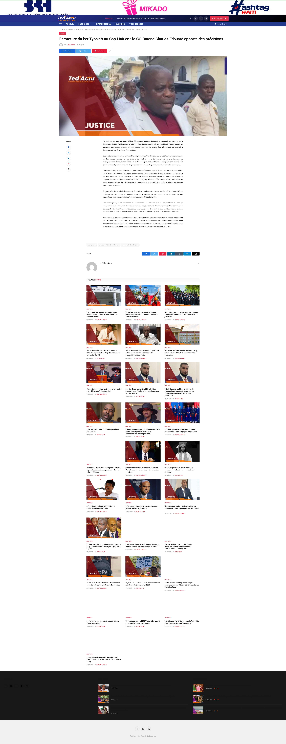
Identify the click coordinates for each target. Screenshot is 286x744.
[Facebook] (68, 147)
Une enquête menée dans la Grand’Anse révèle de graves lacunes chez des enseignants (142, 18)
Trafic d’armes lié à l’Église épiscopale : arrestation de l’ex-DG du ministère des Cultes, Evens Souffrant (182, 585)
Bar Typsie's (92, 245)
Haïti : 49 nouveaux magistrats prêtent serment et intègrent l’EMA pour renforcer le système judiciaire (182, 315)
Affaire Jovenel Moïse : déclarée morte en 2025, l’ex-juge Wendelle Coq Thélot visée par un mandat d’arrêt (103, 353)
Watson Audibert (102, 319)
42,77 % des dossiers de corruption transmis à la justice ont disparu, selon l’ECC (142, 584)
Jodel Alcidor (140, 396)
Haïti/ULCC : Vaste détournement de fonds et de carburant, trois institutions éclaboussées (103, 584)
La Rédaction (70, 45)
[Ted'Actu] (66, 18)
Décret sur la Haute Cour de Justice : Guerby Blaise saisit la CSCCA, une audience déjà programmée (181, 353)
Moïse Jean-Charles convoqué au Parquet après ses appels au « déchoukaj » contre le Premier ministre (141, 315)
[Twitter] (68, 152)
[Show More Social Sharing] (110, 51)
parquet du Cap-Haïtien (130, 245)
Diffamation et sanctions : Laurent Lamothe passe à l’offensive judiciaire (141, 507)
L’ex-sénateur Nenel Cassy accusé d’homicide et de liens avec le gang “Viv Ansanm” (182, 622)
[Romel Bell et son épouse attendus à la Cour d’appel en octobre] (104, 604)
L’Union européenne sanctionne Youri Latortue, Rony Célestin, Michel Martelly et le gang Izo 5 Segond (103, 547)
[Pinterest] (68, 163)
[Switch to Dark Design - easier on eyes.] (191, 18)
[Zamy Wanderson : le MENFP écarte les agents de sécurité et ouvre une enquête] (143, 604)
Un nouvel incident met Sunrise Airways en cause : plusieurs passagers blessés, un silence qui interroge (243, 708)
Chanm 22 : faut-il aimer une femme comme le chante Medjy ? (228, 685)
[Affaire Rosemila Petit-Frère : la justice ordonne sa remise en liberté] (104, 489)
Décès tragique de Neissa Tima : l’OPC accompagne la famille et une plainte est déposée (179, 470)
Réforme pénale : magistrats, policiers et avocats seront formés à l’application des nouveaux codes (101, 315)
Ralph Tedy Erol (140, 511)
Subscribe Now (219, 18)
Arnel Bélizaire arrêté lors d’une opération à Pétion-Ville (102, 430)
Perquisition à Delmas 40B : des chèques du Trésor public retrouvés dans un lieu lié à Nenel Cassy (103, 659)
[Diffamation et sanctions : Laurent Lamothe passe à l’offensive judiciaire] (143, 489)
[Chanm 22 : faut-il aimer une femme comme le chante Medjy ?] (198, 688)
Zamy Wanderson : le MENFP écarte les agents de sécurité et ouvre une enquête (142, 622)
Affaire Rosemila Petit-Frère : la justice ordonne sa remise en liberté (100, 507)
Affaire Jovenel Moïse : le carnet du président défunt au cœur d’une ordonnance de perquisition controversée (142, 353)
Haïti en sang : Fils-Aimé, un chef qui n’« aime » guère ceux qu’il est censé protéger (141, 685)
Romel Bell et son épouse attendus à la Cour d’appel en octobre (102, 622)
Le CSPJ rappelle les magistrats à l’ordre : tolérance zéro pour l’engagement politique (181, 430)
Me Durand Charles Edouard (109, 245)
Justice (62, 33)
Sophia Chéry (101, 358)
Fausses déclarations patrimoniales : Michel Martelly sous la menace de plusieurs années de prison (142, 470)
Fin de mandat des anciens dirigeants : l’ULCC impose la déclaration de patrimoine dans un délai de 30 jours (103, 470)
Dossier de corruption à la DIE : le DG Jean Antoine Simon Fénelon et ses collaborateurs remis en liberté (142, 391)
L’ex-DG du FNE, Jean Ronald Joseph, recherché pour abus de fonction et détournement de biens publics (178, 547)
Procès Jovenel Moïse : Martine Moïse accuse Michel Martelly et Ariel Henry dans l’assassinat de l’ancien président (142, 432)
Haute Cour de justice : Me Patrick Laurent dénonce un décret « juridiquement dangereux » (182, 508)
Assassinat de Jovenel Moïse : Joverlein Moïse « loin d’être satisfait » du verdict (103, 390)
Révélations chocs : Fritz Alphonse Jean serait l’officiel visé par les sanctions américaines (142, 546)
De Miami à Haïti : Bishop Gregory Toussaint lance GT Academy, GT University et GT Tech (238, 696)
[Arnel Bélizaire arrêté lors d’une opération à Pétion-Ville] (104, 412)
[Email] (68, 169)
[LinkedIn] (68, 158)
